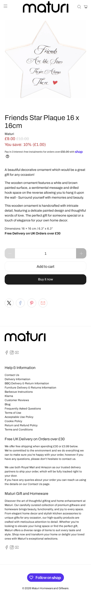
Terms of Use (13, 412)
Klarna (9, 396)
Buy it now (45, 279)
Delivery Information (17, 379)
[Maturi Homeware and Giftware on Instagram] (12, 353)
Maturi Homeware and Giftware (50, 588)
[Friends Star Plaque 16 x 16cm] (46, 59)
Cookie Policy (13, 421)
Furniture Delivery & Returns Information (30, 387)
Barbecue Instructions (19, 391)
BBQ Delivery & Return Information (27, 383)
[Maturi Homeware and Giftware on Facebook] (7, 353)
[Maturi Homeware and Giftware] (45, 7)
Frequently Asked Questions (23, 408)
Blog (7, 404)
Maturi (9, 134)
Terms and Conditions (19, 429)
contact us (68, 459)
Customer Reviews (17, 400)
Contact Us (12, 375)
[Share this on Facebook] (20, 303)
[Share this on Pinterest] (31, 303)
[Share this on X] (9, 303)
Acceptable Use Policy (19, 417)
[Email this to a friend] (42, 303)
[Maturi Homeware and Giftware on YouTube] (17, 353)
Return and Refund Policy (21, 425)
